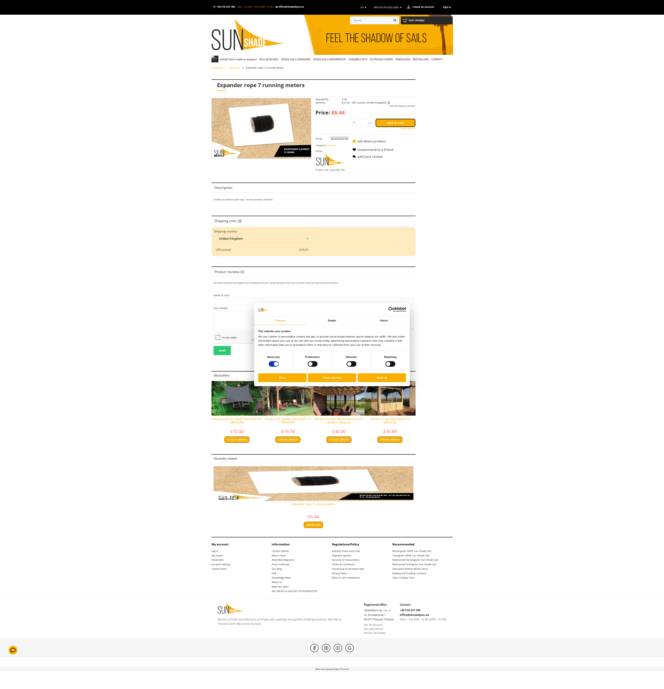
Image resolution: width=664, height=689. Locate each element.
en (363, 7)
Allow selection (332, 377)
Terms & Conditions (343, 564)
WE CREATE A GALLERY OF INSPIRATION (294, 591)
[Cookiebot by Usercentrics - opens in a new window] (391, 309)
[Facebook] (314, 648)
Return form (279, 555)
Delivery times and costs (346, 551)
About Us (277, 582)
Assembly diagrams (283, 559)
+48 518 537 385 (225, 6)
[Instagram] (326, 648)
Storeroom (217, 559)
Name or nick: (222, 295)
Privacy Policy (339, 573)
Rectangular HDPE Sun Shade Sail (411, 551)
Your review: (221, 308)
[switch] (312, 364)
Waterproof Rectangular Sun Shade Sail (415, 559)
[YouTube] (338, 648)
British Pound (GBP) (388, 7)
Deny (282, 377)
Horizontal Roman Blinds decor (410, 568)
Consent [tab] (280, 320)
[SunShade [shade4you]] (332, 160)
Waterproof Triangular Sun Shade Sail (414, 564)
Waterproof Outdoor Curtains (409, 573)
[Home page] (252, 35)
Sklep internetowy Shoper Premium (332, 669)
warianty (332, 145)
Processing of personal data (348, 568)
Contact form (219, 568)
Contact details (280, 551)
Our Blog (277, 568)
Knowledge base (281, 577)
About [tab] (384, 320)
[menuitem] (238, 59)
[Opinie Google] (349, 648)
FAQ (274, 573)
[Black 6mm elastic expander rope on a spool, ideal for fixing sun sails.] (261, 128)
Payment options (341, 555)
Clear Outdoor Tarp (403, 577)
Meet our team (280, 586)
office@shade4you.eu (291, 6)
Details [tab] (332, 320)
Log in (214, 551)
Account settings (221, 564)
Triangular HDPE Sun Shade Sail (410, 555)
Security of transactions (345, 559)
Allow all (382, 377)
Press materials (280, 564)
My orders (217, 555)
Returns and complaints (346, 577)
